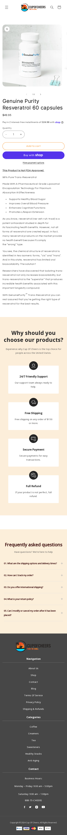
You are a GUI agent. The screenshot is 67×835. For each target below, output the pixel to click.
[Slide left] (26, 94)
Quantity (7, 128)
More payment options (33, 163)
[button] (6, 7)
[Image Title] (43, 806)
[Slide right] (40, 94)
